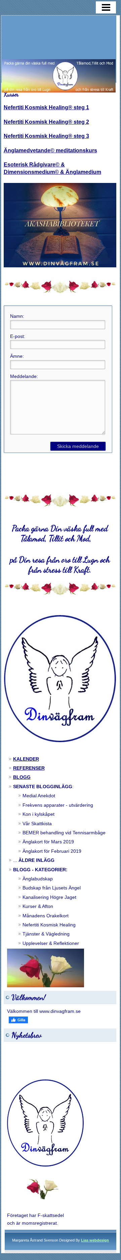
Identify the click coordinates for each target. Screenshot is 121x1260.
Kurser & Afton (38, 906)
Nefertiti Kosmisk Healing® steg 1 (46, 107)
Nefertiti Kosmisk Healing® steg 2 (46, 122)
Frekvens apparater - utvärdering (58, 805)
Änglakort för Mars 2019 (48, 841)
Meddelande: (24, 376)
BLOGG (22, 777)
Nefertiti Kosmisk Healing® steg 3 (46, 136)
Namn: (17, 316)
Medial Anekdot (39, 795)
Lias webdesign (95, 1240)
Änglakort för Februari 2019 (52, 851)
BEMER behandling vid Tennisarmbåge (64, 832)
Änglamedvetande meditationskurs (50, 150)
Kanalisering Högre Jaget (49, 897)
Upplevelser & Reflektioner (51, 943)
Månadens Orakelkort (46, 915)
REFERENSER (29, 768)
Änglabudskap (38, 878)
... (33, 860)
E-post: (17, 336)
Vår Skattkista (37, 823)
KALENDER (26, 759)
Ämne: (17, 356)
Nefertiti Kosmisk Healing (49, 924)
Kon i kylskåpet (38, 814)
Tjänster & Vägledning (46, 934)
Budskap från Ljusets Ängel (52, 887)
